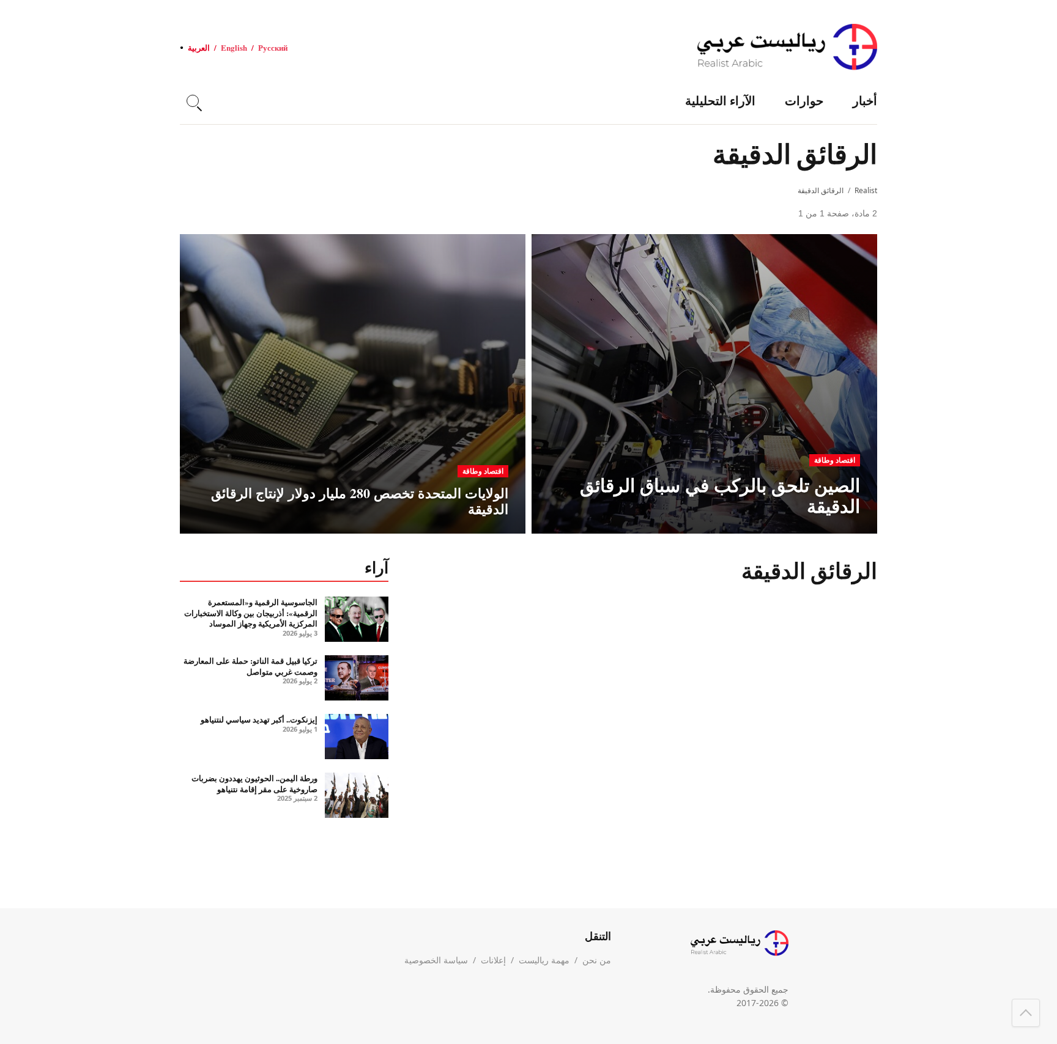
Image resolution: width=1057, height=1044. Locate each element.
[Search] (193, 101)
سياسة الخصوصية (436, 960)
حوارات (804, 100)
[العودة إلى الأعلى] (1026, 1013)
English (234, 47)
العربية (199, 47)
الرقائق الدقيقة (821, 190)
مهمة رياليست (544, 960)
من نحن (596, 960)
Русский (272, 47)
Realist (866, 190)
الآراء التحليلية (720, 100)
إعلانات (493, 960)
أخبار (865, 100)
